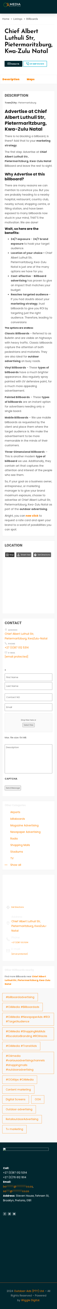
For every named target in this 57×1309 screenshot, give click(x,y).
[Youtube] (14, 1214)
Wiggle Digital (30, 1300)
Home (5, 18)
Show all (15, 865)
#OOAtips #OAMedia (20, 1079)
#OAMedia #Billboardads (22, 1007)
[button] (51, 5)
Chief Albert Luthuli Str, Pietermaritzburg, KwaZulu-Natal (26, 636)
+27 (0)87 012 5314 (36, 64)
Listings (17, 18)
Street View (25, 554)
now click (32, 516)
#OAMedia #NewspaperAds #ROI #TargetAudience (28, 1019)
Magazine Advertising (24, 825)
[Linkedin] (9, 1214)
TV (12, 858)
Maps (31, 79)
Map (11, 554)
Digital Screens (15, 1099)
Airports (15, 812)
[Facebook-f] (4, 1214)
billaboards (17, 819)
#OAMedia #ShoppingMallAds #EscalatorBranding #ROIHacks (26, 1034)
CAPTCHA (11, 778)
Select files (28, 725)
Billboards (32, 18)
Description (10, 79)
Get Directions (43, 554)
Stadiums (16, 852)
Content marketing (18, 1089)
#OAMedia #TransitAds (21, 1046)
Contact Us (14, 64)
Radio (14, 838)
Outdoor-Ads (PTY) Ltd (29, 1291)
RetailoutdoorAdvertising (22, 1119)
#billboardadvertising (20, 997)
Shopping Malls (20, 845)
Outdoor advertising (19, 1109)
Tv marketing (14, 1129)
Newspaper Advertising (25, 832)
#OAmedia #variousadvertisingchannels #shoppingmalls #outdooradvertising (25, 1063)
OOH (38, 1099)
